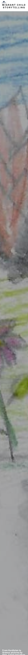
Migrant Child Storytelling (14, 6)
